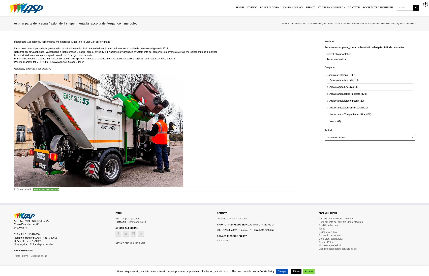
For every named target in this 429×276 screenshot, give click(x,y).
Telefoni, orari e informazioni (232, 218)
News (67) (335, 121)
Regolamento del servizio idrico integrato (341, 221)
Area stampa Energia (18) (343, 86)
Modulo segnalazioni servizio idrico (338, 248)
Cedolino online (38, 255)
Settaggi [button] (282, 271)
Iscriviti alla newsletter (339, 54)
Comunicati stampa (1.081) (341, 75)
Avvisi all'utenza (327, 242)
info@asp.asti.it (137, 221)
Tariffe (322, 228)
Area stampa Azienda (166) (344, 80)
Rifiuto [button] (296, 271)
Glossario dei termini (330, 235)
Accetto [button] (309, 271)
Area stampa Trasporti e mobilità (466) (350, 114)
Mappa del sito (45, 244)
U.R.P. (31, 244)
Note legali (19, 244)
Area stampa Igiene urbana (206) (347, 100)
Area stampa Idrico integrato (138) (348, 93)
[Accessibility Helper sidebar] (425, 4)
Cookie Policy (266, 271)
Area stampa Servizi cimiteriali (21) (348, 107)
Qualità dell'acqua (328, 225)
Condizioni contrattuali (331, 238)
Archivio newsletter (337, 59)
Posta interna (21, 255)
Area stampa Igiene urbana (46, 189)
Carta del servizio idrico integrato (336, 218)
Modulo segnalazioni (330, 245)
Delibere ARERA (328, 232)
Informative (223, 240)
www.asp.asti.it (60, 61)
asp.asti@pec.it (130, 218)
